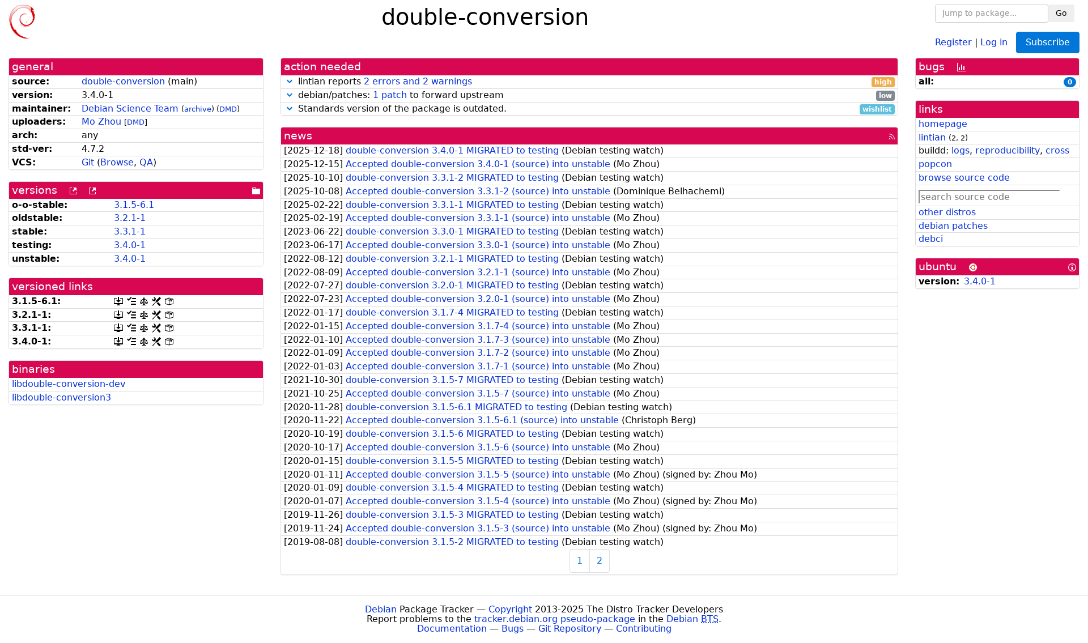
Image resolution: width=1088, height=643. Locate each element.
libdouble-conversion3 (61, 397)
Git (88, 162)
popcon (935, 164)
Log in (994, 41)
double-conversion (123, 81)
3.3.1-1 (130, 231)
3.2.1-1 (130, 217)
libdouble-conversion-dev (68, 383)
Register (953, 41)
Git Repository (569, 628)
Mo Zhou (101, 121)
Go (1061, 13)
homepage (943, 123)
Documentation (452, 628)
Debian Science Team (130, 108)
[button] (289, 81)
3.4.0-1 (130, 245)
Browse (117, 162)
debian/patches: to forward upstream (593, 95)
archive (197, 109)
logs (960, 150)
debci (931, 238)
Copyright (510, 609)
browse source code (964, 177)
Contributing (644, 628)
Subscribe (1048, 42)
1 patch (390, 95)
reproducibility (1007, 150)
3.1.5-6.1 (134, 204)
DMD (228, 109)
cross (1057, 150)
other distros (947, 212)
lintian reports (593, 82)
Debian (381, 609)
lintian (932, 137)
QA (146, 162)
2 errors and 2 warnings (418, 81)
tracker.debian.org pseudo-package (554, 619)
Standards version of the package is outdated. (593, 109)
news (298, 135)
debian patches (953, 225)
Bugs (513, 628)
